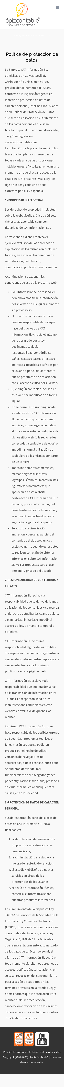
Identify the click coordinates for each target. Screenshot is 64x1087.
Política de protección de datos (20, 1052)
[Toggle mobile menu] (57, 7)
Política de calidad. (50, 1052)
